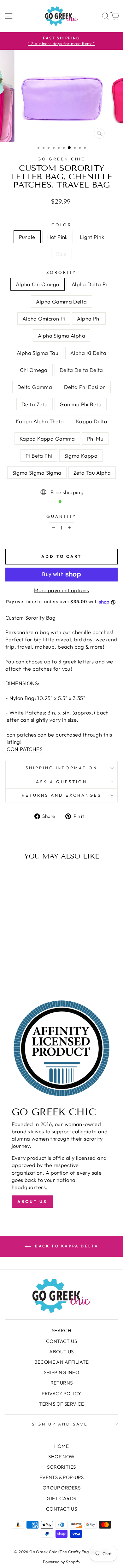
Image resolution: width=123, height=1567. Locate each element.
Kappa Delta (92, 421)
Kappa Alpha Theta (40, 421)
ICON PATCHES (24, 749)
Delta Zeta (34, 404)
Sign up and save (60, 1423)
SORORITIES (61, 1467)
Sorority (61, 272)
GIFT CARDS (61, 1498)
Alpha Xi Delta (88, 353)
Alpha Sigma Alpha (61, 335)
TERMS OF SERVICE (61, 1404)
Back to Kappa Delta (66, 1246)
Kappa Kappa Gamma (47, 438)
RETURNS (61, 1383)
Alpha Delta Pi (89, 284)
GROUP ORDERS (61, 1488)
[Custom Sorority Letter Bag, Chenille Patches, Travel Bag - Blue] (37, 969)
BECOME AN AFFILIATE (61, 1362)
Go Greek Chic (61, 158)
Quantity (61, 516)
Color (61, 224)
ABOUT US (61, 1352)
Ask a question (61, 781)
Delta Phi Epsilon (85, 387)
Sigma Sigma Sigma (37, 472)
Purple (27, 237)
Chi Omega (34, 370)
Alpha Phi (89, 318)
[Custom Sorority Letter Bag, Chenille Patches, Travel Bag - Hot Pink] (23, 969)
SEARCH (61, 1330)
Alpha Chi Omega (37, 284)
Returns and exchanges (61, 795)
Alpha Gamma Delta (61, 301)
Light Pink (92, 237)
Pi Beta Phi (39, 455)
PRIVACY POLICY (61, 1393)
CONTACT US (61, 1341)
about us (32, 1201)
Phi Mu (95, 438)
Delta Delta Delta (81, 370)
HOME (61, 1446)
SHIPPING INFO (61, 1372)
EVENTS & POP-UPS (61, 1477)
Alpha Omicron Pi (43, 318)
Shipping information (62, 767)
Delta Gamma (34, 387)
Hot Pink (57, 237)
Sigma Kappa (81, 455)
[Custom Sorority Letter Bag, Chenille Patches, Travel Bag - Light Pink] (30, 969)
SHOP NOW (61, 1457)
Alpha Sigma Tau (37, 353)
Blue (61, 254)
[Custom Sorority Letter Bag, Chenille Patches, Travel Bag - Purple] (16, 969)
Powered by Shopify (61, 1561)
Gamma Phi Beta (81, 404)
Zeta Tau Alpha (92, 472)
